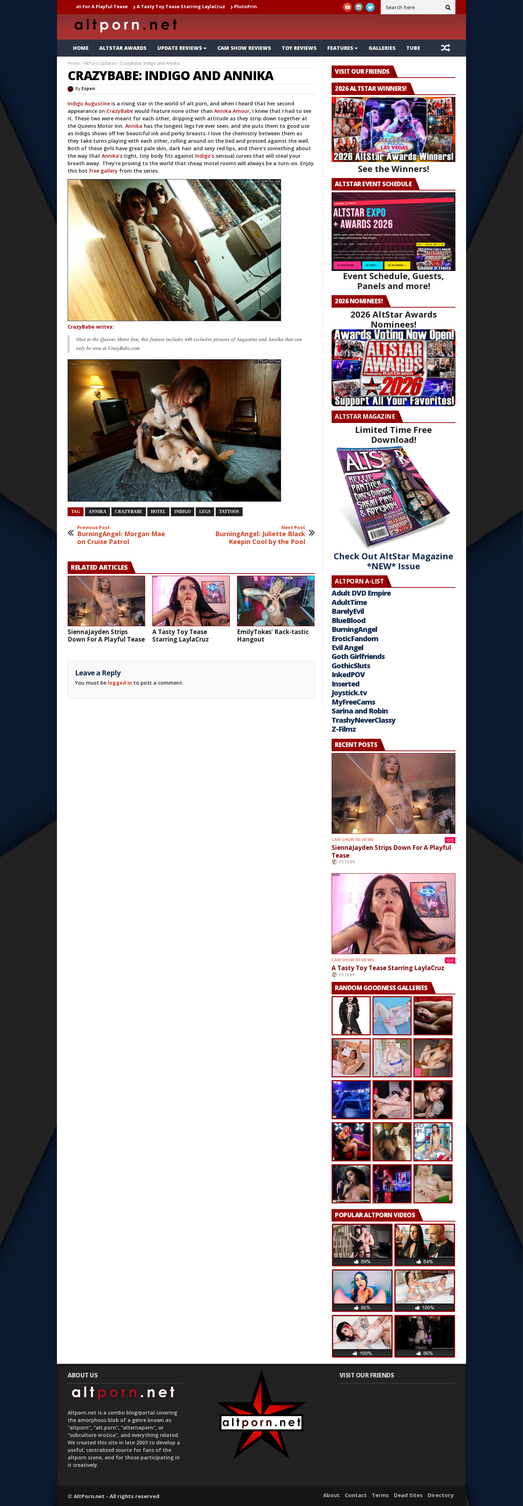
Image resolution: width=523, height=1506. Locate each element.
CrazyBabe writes (90, 326)
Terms (380, 1495)
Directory (441, 1495)
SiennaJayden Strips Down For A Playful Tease (106, 635)
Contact (356, 1495)
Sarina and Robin (360, 711)
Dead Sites (408, 1495)
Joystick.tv (349, 692)
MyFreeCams (353, 702)
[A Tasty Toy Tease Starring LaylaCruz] (191, 601)
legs (205, 511)
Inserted (345, 684)
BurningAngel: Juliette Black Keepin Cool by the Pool (260, 535)
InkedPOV (348, 674)
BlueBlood (348, 620)
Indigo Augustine (89, 103)
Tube (413, 48)
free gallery (103, 170)
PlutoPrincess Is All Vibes (207, 6)
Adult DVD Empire (361, 593)
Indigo (203, 155)
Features (340, 48)
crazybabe (128, 511)
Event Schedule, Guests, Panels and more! (393, 281)
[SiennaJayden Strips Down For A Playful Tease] (106, 601)
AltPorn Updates (99, 63)
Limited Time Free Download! (393, 434)
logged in (120, 682)
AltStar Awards (123, 48)
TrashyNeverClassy (363, 720)
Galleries (382, 48)
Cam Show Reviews (244, 48)
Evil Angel (347, 647)
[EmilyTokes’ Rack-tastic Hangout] (276, 601)
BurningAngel (354, 629)
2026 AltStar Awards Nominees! (393, 319)
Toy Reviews (299, 48)
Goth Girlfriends (358, 656)
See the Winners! (393, 168)
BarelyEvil (348, 611)
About (331, 1495)
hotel (158, 511)
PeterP (347, 861)
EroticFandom (355, 638)
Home (81, 48)
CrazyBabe (119, 111)
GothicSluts (351, 665)
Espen (88, 88)
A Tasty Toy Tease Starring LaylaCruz (124, 6)
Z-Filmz (344, 729)
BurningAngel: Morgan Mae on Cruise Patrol (121, 535)
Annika (133, 125)
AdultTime (349, 602)
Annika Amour (231, 111)
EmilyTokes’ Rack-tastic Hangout (273, 635)
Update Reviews (179, 48)
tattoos (229, 511)
